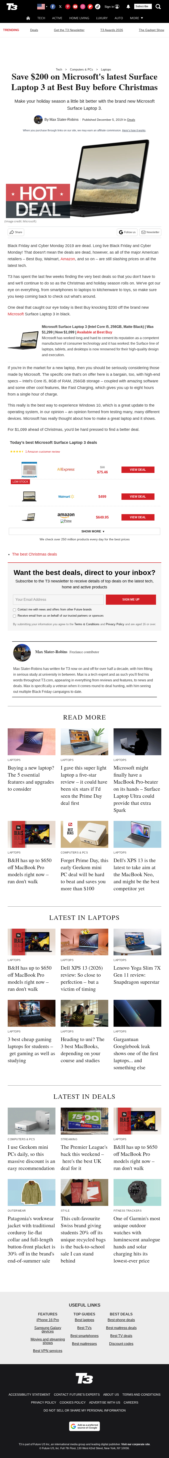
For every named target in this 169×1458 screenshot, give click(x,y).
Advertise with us (104, 1402)
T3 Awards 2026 (111, 30)
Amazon (68, 259)
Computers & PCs (81, 69)
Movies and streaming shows (48, 1341)
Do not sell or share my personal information (85, 1410)
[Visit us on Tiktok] (97, 6)
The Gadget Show (151, 30)
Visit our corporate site (135, 1444)
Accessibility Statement (29, 1394)
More (134, 18)
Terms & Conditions (86, 624)
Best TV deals (121, 1336)
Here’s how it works (133, 130)
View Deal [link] (138, 469)
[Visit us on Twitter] (60, 6)
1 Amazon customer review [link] (42, 451)
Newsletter (153, 232)
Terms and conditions (141, 1394)
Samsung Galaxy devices (47, 1329)
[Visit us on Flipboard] (90, 6)
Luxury (102, 18)
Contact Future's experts (77, 1394)
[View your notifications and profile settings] (128, 6)
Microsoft (16, 314)
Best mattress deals (121, 1328)
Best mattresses (84, 1344)
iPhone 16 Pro (48, 1320)
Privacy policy (43, 1402)
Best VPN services (47, 1351)
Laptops (106, 69)
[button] (84, 469)
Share (18, 232)
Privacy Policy (115, 624)
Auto (119, 18)
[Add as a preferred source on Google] (84, 1426)
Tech (41, 18)
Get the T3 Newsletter (69, 30)
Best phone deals (121, 1320)
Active (57, 18)
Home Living (79, 18)
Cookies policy (73, 1402)
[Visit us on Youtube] (75, 6)
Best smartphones (84, 1336)
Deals (34, 30)
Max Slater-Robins (64, 119)
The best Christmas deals (34, 554)
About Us (111, 1394)
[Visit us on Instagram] (82, 6)
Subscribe (142, 6)
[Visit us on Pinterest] (67, 6)
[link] (23, 341)
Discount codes (121, 1344)
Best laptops (84, 1320)
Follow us (130, 232)
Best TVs (84, 1328)
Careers (131, 1402)
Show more (91, 531)
